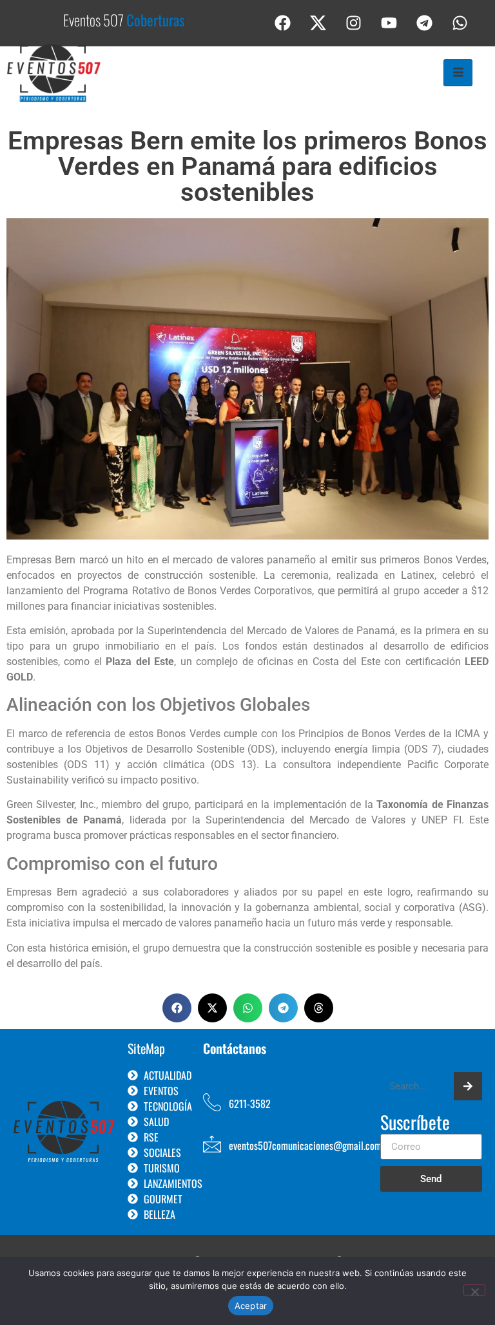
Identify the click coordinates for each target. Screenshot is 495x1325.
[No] (474, 1290)
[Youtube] (389, 22)
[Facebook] (283, 22)
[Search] (468, 1086)
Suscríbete (415, 1123)
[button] (176, 1007)
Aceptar (251, 1306)
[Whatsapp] (460, 22)
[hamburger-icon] (457, 72)
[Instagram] (354, 22)
